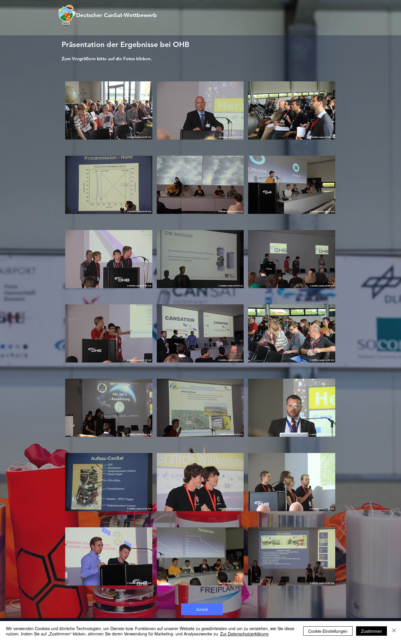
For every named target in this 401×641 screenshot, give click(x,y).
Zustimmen (371, 631)
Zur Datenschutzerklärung (244, 634)
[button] (108, 110)
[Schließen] (393, 631)
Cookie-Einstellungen (328, 631)
